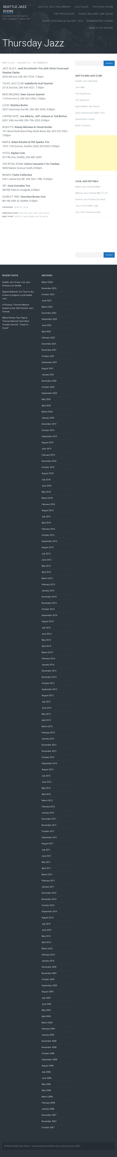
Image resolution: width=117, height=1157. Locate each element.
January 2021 (48, 374)
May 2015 (46, 566)
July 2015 (46, 553)
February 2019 (48, 455)
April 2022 (46, 331)
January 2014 (48, 664)
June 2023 (46, 300)
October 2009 (48, 979)
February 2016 (48, 529)
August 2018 (48, 473)
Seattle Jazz (21, 207)
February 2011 (48, 880)
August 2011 (48, 843)
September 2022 (49, 319)
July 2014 (46, 627)
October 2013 (48, 683)
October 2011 (48, 831)
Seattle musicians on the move (25, 216)
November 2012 (49, 751)
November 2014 (49, 603)
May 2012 (46, 788)
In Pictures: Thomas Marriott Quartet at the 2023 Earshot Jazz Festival (17, 308)
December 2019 (49, 424)
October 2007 (48, 1127)
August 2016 (48, 510)
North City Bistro (101, 28)
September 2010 (49, 911)
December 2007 (49, 1115)
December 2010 (49, 893)
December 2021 (49, 344)
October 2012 (48, 757)
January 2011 (48, 887)
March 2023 (47, 307)
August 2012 (48, 769)
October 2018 (48, 467)
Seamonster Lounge (100, 21)
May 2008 (46, 1084)
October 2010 (48, 905)
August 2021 (48, 368)
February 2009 (48, 1028)
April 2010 (46, 942)
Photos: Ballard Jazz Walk (26, 213)
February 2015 (48, 584)
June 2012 (46, 782)
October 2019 (48, 430)
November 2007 (49, 1121)
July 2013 (46, 701)
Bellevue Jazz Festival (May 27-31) (91, 193)
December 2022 (49, 313)
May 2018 (46, 492)
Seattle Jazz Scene (20, 1146)
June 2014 (46, 634)
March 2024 (47, 282)
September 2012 (49, 763)
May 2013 (46, 714)
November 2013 (49, 677)
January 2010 (48, 961)
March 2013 (47, 726)
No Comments (40, 63)
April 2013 (46, 720)
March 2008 (47, 1096)
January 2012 (48, 812)
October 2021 (48, 356)
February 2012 (48, 806)
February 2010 (48, 954)
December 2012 (49, 745)
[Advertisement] (96, 153)
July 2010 (46, 924)
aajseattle (24, 63)
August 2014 (48, 621)
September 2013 (49, 689)
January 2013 (48, 738)
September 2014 (49, 615)
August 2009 (48, 991)
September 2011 (49, 837)
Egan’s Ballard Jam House (96, 14)
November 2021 (49, 350)
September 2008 (49, 1059)
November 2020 (49, 381)
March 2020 (47, 411)
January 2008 (48, 1109)
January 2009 (48, 1035)
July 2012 (46, 776)
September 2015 (49, 541)
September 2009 (49, 985)
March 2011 (47, 874)
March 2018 (47, 498)
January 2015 (48, 590)
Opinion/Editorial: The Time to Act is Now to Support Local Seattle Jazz (18, 295)
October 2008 (48, 1053)
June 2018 (46, 485)
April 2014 (46, 646)
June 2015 (46, 560)
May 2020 (46, 399)
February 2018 (48, 504)
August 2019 (48, 442)
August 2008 (48, 1065)
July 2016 (46, 516)
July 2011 (46, 850)
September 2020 (49, 393)
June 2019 (46, 448)
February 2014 (48, 658)
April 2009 (46, 1016)
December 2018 (49, 461)
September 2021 (49, 362)
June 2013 (46, 708)
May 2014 (46, 640)
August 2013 (48, 695)
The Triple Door (64, 14)
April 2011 (46, 868)
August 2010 (48, 917)
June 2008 (46, 1078)
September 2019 (49, 436)
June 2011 (46, 856)
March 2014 (47, 652)
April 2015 (46, 572)
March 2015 (47, 578)
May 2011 (46, 862)
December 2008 (49, 1041)
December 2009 (49, 967)
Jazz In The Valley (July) (86, 205)
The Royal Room (103, 7)
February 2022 (48, 337)
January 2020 (48, 418)
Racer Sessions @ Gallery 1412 (62, 21)
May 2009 (46, 1010)
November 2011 (49, 825)
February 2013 (48, 732)
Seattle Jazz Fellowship (54, 7)
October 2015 (48, 535)
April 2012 (46, 794)
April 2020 (46, 405)
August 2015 (48, 547)
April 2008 (46, 1090)
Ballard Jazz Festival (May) (87, 186)
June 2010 (46, 930)
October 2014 (48, 609)
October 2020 (48, 387)
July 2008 (46, 1072)
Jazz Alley (82, 7)
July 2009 (46, 998)
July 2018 (46, 479)
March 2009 (47, 1022)
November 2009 (49, 973)
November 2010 (49, 899)
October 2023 (48, 294)
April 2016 (46, 522)
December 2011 (49, 819)
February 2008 (48, 1103)
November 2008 (49, 1047)
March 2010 (47, 948)
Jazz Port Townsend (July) (87, 212)
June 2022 (46, 325)
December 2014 (49, 596)
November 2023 (49, 288)
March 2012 (47, 800)
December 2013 (49, 671)
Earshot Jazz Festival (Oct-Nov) (90, 199)
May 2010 (46, 936)
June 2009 (46, 1004)
